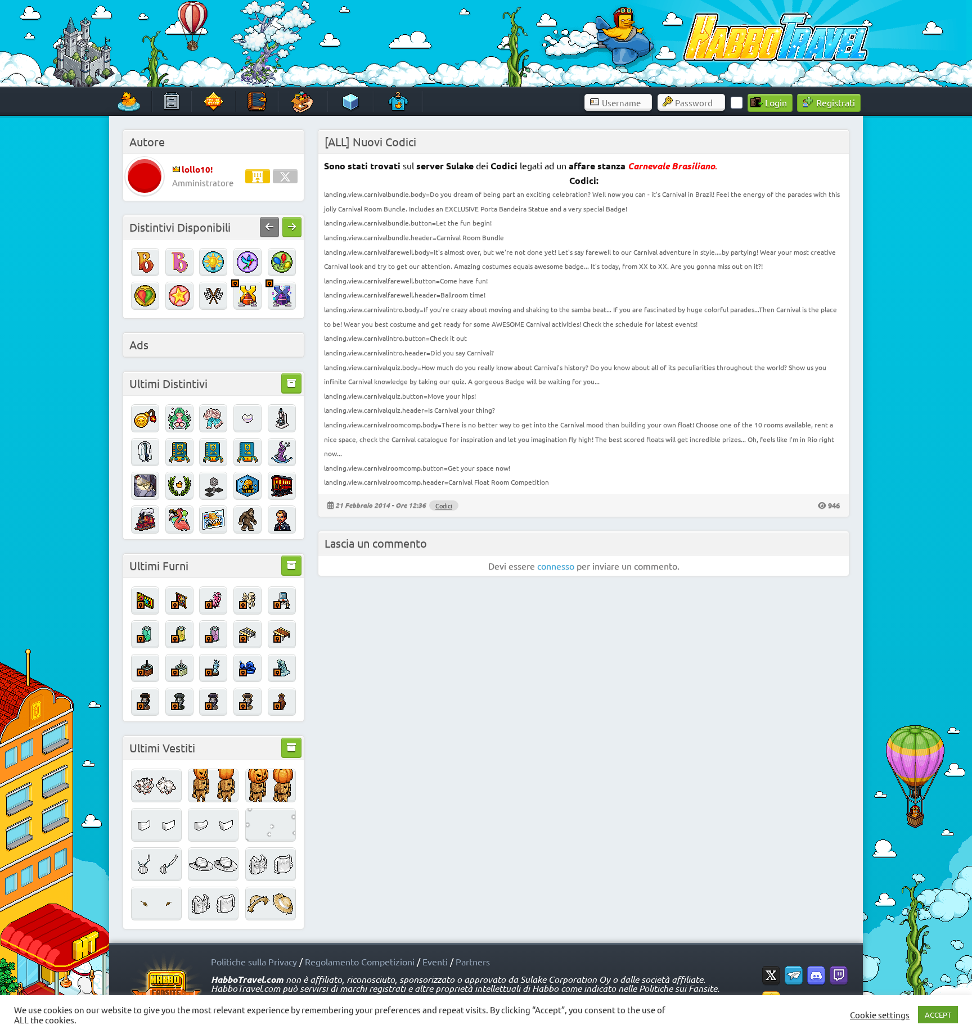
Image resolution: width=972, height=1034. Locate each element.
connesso (555, 565)
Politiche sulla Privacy (254, 961)
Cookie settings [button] (880, 1015)
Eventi (435, 961)
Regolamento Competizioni (360, 961)
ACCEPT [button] (938, 1014)
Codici (443, 505)
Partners (473, 961)
